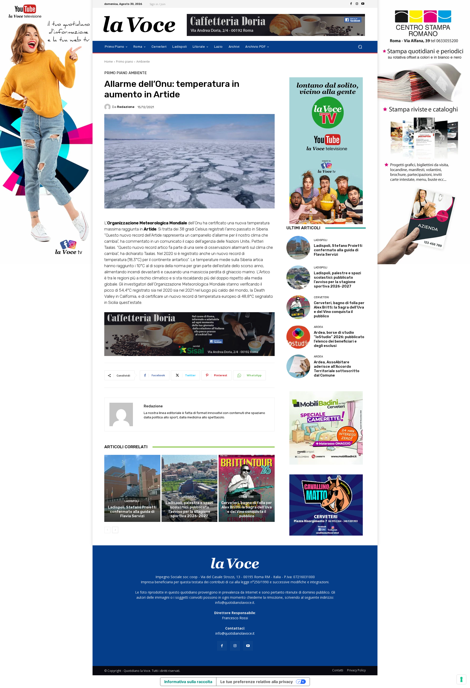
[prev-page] (107, 530)
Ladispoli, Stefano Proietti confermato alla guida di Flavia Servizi (132, 511)
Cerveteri (246, 496)
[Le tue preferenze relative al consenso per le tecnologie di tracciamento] (461, 679)
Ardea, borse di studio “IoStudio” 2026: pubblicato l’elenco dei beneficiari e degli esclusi (339, 339)
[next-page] (115, 530)
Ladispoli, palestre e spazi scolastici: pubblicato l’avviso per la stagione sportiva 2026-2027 (189, 509)
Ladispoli (132, 501)
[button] (360, 47)
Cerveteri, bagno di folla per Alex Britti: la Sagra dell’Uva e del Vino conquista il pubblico (246, 509)
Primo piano (124, 61)
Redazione (125, 106)
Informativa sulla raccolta (188, 681)
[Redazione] (108, 107)
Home (108, 61)
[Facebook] (351, 4)
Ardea (318, 327)
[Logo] (139, 24)
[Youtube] (363, 4)
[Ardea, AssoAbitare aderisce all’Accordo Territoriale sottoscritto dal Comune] (298, 366)
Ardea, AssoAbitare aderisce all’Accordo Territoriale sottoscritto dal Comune (336, 369)
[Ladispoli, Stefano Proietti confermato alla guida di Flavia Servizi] (132, 488)
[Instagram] (357, 4)
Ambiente (143, 61)
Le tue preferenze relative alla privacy (256, 681)
